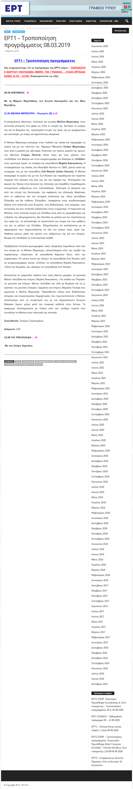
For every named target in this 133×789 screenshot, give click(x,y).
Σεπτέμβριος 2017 (100, 601)
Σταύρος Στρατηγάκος (65, 361)
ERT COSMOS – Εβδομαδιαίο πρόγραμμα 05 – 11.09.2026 (106, 718)
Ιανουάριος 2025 (99, 144)
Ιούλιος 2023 (97, 238)
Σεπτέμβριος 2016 (100, 663)
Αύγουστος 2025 (99, 108)
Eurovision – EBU (109, 21)
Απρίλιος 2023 (98, 253)
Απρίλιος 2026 (98, 67)
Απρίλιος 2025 (98, 129)
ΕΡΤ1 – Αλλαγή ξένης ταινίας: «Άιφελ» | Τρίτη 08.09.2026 (106, 728)
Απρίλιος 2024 (98, 191)
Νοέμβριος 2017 (99, 590)
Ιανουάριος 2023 (99, 269)
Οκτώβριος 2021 (99, 347)
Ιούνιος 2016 (97, 679)
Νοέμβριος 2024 (99, 155)
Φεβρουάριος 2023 (100, 264)
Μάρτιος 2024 (98, 196)
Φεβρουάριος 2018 (100, 575)
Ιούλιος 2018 (97, 549)
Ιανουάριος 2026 (99, 82)
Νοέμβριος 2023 (99, 217)
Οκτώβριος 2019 (99, 471)
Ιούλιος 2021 (97, 362)
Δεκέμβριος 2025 (99, 87)
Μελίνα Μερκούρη (44, 361)
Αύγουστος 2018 (99, 544)
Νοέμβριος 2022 (99, 279)
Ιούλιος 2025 (97, 113)
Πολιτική (61, 21)
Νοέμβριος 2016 (99, 653)
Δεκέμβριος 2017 (99, 585)
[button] (127, 21)
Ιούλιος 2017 (97, 611)
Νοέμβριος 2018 (99, 528)
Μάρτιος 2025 (98, 134)
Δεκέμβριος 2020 (99, 399)
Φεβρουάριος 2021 (100, 388)
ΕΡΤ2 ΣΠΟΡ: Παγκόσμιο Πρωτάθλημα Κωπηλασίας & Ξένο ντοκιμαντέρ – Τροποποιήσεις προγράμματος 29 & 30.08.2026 (108, 704)
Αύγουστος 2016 (99, 668)
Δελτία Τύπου (13, 21)
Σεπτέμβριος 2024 (100, 165)
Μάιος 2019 (97, 497)
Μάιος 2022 (97, 310)
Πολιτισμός (75, 21)
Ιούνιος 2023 (97, 243)
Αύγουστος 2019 (99, 481)
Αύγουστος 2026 (99, 46)
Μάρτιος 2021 (98, 383)
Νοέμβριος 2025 (99, 93)
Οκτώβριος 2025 (99, 98)
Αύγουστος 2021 (99, 357)
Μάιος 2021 (97, 373)
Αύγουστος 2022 (99, 295)
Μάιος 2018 (97, 559)
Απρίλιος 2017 (98, 627)
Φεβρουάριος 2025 (100, 139)
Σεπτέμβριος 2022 (100, 290)
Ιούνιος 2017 (97, 616)
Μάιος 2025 (97, 124)
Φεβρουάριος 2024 (100, 201)
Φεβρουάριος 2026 (100, 77)
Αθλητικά (91, 21)
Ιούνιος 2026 (97, 56)
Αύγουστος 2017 (99, 606)
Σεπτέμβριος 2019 (100, 476)
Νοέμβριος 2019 (99, 466)
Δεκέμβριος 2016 (99, 647)
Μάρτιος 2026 (98, 72)
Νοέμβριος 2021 (99, 341)
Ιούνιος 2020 (97, 430)
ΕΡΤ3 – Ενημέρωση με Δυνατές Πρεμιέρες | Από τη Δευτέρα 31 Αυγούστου (107, 762)
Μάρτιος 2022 (98, 321)
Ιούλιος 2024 (97, 176)
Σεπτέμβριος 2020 (100, 414)
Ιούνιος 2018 (97, 554)
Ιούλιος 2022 (97, 300)
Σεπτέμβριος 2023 (100, 227)
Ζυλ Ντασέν (28, 361)
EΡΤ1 (7, 32)
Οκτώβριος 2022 (99, 284)
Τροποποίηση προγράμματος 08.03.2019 (23, 364)
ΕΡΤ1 (18, 361)
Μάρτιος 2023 (98, 259)
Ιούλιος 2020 (97, 424)
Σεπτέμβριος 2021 (100, 352)
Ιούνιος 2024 (97, 181)
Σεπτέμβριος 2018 (100, 539)
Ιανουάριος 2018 (99, 580)
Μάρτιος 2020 (98, 445)
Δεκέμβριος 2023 (99, 212)
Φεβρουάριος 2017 (100, 637)
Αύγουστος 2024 (99, 170)
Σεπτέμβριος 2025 (100, 103)
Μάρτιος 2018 (98, 570)
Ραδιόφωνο (46, 21)
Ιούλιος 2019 (97, 487)
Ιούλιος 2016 (97, 673)
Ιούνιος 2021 (97, 367)
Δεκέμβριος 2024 (99, 150)
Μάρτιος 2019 (98, 507)
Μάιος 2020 (97, 435)
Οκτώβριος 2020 (99, 409)
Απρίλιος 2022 (98, 316)
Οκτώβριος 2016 (99, 658)
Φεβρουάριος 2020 (100, 450)
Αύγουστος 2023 (99, 233)
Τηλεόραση (30, 21)
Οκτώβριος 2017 (99, 596)
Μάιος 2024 (97, 186)
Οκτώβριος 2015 (99, 684)
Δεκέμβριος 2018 (99, 523)
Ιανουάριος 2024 (99, 207)
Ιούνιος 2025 (97, 119)
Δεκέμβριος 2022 (99, 274)
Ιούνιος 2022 (97, 305)
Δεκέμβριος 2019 (99, 461)
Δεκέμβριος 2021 (99, 336)
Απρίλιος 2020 (98, 440)
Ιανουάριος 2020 (99, 456)
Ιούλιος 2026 (97, 51)
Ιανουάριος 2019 (99, 518)
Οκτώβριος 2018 (99, 533)
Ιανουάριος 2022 (99, 331)
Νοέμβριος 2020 (99, 404)
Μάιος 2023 (97, 248)
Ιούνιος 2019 (97, 492)
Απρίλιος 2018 (98, 564)
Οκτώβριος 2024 (99, 160)
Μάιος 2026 (97, 61)
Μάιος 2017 (97, 621)
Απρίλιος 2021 (98, 378)
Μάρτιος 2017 (98, 632)
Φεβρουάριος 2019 (100, 513)
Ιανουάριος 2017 (99, 642)
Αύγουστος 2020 (99, 419)
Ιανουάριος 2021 (99, 393)
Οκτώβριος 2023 (99, 222)
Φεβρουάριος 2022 (100, 326)
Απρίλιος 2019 (98, 502)
